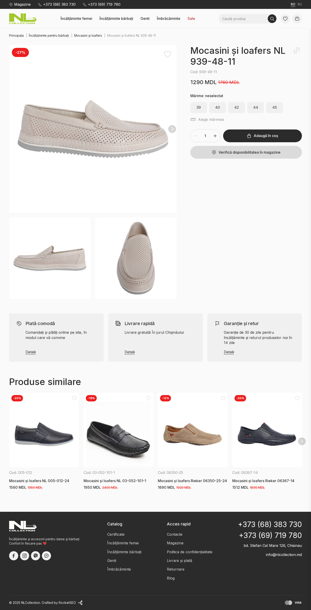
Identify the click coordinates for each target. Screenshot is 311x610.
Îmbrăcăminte (168, 18)
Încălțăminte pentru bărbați (49, 35)
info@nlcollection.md (284, 554)
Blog (171, 578)
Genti (145, 18)
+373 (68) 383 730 (59, 4)
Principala (16, 35)
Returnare (175, 569)
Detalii (30, 352)
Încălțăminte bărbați (116, 18)
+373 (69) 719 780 (104, 4)
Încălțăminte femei (76, 18)
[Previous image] (13, 129)
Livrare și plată (179, 560)
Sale (191, 18)
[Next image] (172, 129)
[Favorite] (167, 54)
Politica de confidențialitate (189, 552)
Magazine (22, 4)
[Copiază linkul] (296, 50)
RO (293, 4)
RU (300, 4)
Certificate (116, 534)
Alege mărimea (211, 119)
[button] (93, 129)
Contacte (174, 534)
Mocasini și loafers (88, 35)
